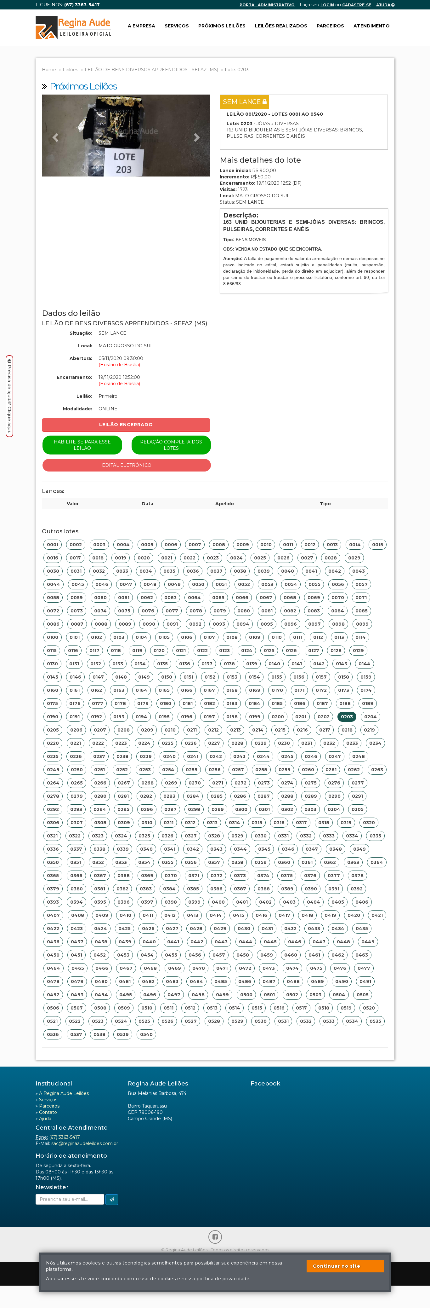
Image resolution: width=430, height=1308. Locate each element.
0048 (150, 584)
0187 (322, 703)
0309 (124, 822)
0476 (340, 968)
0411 (148, 915)
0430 (244, 928)
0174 (366, 690)
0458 (242, 955)
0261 (331, 770)
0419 (330, 915)
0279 (77, 796)
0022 (189, 558)
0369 (147, 875)
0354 (144, 862)
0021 (166, 558)
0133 (117, 664)
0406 (361, 902)
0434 (337, 928)
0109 (254, 637)
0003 (99, 544)
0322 (75, 836)
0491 (365, 981)
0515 (257, 1008)
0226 (191, 743)
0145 (52, 677)
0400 (218, 902)
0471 (222, 968)
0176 (75, 703)
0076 (148, 611)
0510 (146, 1008)
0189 (367, 703)
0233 (352, 743)
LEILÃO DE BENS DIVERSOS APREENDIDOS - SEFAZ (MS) (151, 69)
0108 (232, 637)
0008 (218, 544)
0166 (186, 690)
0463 (361, 955)
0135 (162, 664)
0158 (343, 677)
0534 (352, 1021)
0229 (261, 743)
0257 (238, 770)
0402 (265, 902)
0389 (287, 889)
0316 (279, 822)
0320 (369, 822)
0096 (290, 624)
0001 (52, 544)
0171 (299, 690)
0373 (240, 875)
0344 (240, 849)
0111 (297, 637)
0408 (77, 915)
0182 (209, 703)
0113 (339, 637)
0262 (354, 770)
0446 (294, 942)
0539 (123, 1034)
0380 (77, 889)
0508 (100, 1008)
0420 (354, 915)
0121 (181, 650)
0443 (221, 942)
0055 (314, 584)
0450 (53, 955)
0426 (148, 928)
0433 (314, 928)
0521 (52, 1021)
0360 (284, 862)
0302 (287, 809)
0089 (125, 624)
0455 (171, 955)
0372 (217, 875)
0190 (52, 717)
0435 (362, 928)
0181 (188, 703)
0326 (167, 836)
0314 (234, 822)
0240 (169, 756)
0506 (53, 1008)
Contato (48, 1112)
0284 (193, 796)
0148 (121, 677)
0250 (77, 770)
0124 (246, 650)
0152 (210, 677)
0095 (267, 624)
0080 (243, 611)
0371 (193, 875)
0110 (277, 637)
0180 (165, 703)
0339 (123, 849)
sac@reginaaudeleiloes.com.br (84, 1143)
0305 (358, 809)
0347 (312, 849)
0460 (290, 955)
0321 (52, 836)
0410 (125, 915)
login (327, 5)
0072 (53, 611)
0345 (264, 849)
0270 (195, 783)
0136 (184, 664)
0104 (141, 637)
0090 (149, 624)
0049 (174, 584)
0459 (266, 955)
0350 (53, 862)
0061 (123, 597)
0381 (99, 889)
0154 (254, 677)
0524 (121, 1021)
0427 (172, 928)
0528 (214, 1021)
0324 (121, 836)
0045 (77, 584)
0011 (288, 544)
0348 (335, 849)
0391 (333, 889)
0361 (307, 862)
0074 (100, 611)
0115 (52, 650)
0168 (232, 690)
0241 (192, 756)
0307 (77, 822)
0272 (240, 783)
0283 (169, 796)
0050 (198, 584)
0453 (123, 955)
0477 (364, 968)
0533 (329, 1021)
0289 (311, 796)
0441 (173, 942)
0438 (101, 942)
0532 (306, 1021)
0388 (263, 889)
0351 (75, 862)
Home (49, 69)
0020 (144, 558)
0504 (339, 995)
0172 (321, 690)
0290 (334, 796)
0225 (167, 743)
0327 (191, 836)
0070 (337, 597)
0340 (146, 849)
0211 (192, 730)
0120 (159, 650)
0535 (375, 1021)
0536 (53, 1034)
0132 (95, 664)
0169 (254, 690)
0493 (77, 995)
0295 (123, 809)
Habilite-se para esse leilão (82, 445)
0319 (346, 822)
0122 (202, 650)
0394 (76, 902)
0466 (101, 968)
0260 (308, 770)
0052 (244, 584)
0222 (98, 743)
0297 (170, 809)
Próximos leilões (222, 26)
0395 (100, 902)
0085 (361, 611)
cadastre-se (356, 5)
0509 (124, 1008)
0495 (125, 995)
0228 (237, 743)
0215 (280, 730)
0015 (377, 544)
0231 (306, 743)
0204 (370, 717)
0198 (232, 717)
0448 (343, 942)
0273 (264, 783)
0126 (291, 650)
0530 (261, 1021)
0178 (120, 703)
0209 (147, 730)
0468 (150, 968)
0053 (267, 584)
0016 (52, 558)
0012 (309, 544)
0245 (287, 756)
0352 (98, 862)
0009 (242, 544)
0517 (301, 1008)
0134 (140, 664)
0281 (123, 796)
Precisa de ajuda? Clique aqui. (9, 399)
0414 (216, 915)
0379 (53, 889)
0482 (148, 981)
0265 (77, 783)
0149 (144, 677)
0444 (245, 942)
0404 (313, 902)
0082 (290, 611)
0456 (195, 955)
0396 (123, 902)
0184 (254, 703)
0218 (347, 730)
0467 (126, 968)
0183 (231, 703)
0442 (196, 942)
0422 (53, 928)
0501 (269, 995)
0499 (222, 995)
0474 (292, 968)
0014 (355, 544)
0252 (122, 770)
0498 (198, 995)
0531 (283, 1021)
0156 (298, 677)
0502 (292, 995)
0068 (290, 597)
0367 (100, 875)
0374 (263, 875)
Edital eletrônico (126, 465)
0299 (218, 809)
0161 (75, 690)
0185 (277, 703)
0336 (53, 849)
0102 (96, 637)
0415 (238, 915)
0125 (269, 650)
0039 (263, 571)
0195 (164, 717)
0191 (75, 717)
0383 (146, 889)
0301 (264, 809)
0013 (332, 544)
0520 (369, 1008)
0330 (261, 836)
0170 (277, 690)
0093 (219, 624)
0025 (260, 558)
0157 (321, 677)
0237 (99, 756)
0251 (99, 770)
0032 (99, 571)
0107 (209, 637)
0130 (52, 664)
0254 (168, 770)
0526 (167, 1021)
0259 (285, 770)
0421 (377, 915)
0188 (345, 703)
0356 (191, 862)
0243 (239, 756)
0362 (330, 862)
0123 (224, 650)
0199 (254, 717)
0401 (242, 902)
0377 (334, 875)
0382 (122, 889)
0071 (361, 597)
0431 (267, 928)
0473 (269, 968)
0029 (354, 558)
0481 (125, 981)
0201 (300, 717)
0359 (261, 862)
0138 (229, 664)
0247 (335, 756)
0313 (212, 822)
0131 (74, 664)
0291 (357, 796)
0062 (147, 597)
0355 (167, 862)
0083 (314, 611)
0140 (274, 664)
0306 (53, 822)
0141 (296, 664)
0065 (218, 597)
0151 (188, 677)
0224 (144, 743)
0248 (358, 756)
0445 (270, 942)
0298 (194, 809)
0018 (98, 558)
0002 (76, 544)
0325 (144, 836)
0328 (214, 836)
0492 (53, 995)
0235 (53, 756)
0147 (98, 677)
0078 (196, 611)
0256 (215, 770)
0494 (101, 995)
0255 (191, 770)
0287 (263, 796)
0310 (146, 822)
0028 (331, 558)
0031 (76, 571)
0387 (240, 889)
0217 (324, 730)
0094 (242, 624)
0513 (212, 1008)
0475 (316, 968)
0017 (75, 558)
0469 (174, 968)
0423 (77, 928)
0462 (337, 955)
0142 (319, 664)
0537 (76, 1034)
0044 (53, 584)
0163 (118, 690)
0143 (341, 664)
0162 (96, 690)
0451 (76, 955)
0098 (338, 624)
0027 (307, 558)
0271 (217, 783)
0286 (240, 796)
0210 (170, 730)
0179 (143, 703)
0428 (196, 928)
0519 (346, 1008)
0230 (284, 743)
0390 (311, 889)
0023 (213, 558)
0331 (283, 836)
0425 (124, 928)
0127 (313, 650)
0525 (144, 1021)
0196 (186, 717)
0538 (99, 1034)
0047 (126, 584)
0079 (219, 611)
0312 (190, 822)
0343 (216, 849)
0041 (311, 571)
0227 (214, 743)
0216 (302, 730)
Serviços (177, 26)
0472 (245, 968)
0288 (287, 796)
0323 (98, 836)
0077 (172, 611)
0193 (118, 717)
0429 (220, 928)
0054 (291, 584)
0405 (337, 902)
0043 (358, 571)
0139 (251, 664)
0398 (171, 902)
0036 (193, 571)
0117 (94, 650)
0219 (369, 730)
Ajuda (383, 5)
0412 (170, 915)
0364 (377, 862)
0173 (343, 690)
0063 (170, 597)
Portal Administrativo (267, 5)
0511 (168, 1008)
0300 (241, 809)
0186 (299, 703)
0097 (314, 624)
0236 (76, 756)
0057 (361, 584)
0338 (99, 849)
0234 (375, 743)
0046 (101, 584)
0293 (76, 809)
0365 (53, 875)
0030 (53, 571)
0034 (145, 571)
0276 (334, 783)
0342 (193, 849)
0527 (191, 1021)
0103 (118, 637)
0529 (237, 1021)
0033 (122, 571)
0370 (171, 875)
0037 (216, 571)
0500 (246, 995)
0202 (324, 717)
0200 (278, 717)
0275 (311, 783)
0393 (53, 902)
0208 (123, 730)
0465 (77, 968)
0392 (357, 889)
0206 (76, 730)
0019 (120, 558)
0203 (347, 717)
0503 (315, 995)
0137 (206, 664)
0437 (77, 942)
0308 (100, 822)
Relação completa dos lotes (171, 445)
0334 (352, 836)
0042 (334, 571)
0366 (76, 875)
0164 (141, 690)
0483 (172, 981)
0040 (287, 571)
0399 (194, 902)
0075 (124, 611)
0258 (261, 770)
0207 (100, 730)
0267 (124, 783)
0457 (218, 955)
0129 (358, 650)
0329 (237, 836)
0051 (221, 584)
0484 (196, 981)
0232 (329, 743)
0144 (365, 664)
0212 (213, 730)
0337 (76, 849)
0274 (287, 783)
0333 (329, 836)
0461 (314, 955)
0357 (214, 862)
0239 (146, 756)
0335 (375, 836)
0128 (336, 650)
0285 (217, 796)
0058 (53, 597)
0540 (146, 1034)
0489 (317, 981)
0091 (172, 624)
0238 (122, 756)
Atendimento (372, 26)
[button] (54, 136)
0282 (146, 796)
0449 (368, 942)
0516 (279, 1008)
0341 (169, 849)
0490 (341, 981)
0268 (147, 783)
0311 (168, 822)
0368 (123, 875)
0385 (193, 889)
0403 (289, 902)
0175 (52, 703)
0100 (52, 637)
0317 (301, 822)
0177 (97, 703)
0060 (100, 597)
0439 (125, 942)
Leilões (70, 69)
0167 (209, 690)
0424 (100, 928)
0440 (149, 942)
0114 (360, 637)
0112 (318, 637)
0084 (337, 611)
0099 (362, 624)
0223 (121, 743)
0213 (235, 730)
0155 (276, 677)
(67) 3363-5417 (64, 1137)
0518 (323, 1008)
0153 (232, 677)
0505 (363, 995)
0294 (99, 809)
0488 (293, 981)
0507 (77, 1008)
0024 (236, 558)
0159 (365, 677)
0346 (288, 849)
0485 (220, 981)
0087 (77, 624)
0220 (53, 743)
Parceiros (330, 26)
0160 (52, 690)
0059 (77, 597)
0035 (169, 571)
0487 (269, 981)
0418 (307, 915)
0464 (53, 968)
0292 (53, 809)
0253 (145, 770)
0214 (257, 730)
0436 (53, 942)
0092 (195, 624)
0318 (323, 822)
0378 (357, 875)
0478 (53, 981)
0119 (137, 650)
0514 (234, 1008)
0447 (319, 942)
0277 (358, 783)
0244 (263, 756)
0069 (314, 597)
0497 (173, 995)
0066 (242, 597)
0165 (164, 690)
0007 (195, 544)
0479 (77, 981)
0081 (267, 611)
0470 (198, 968)
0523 (98, 1021)
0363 (353, 862)
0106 (186, 637)
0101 (75, 637)
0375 (287, 875)
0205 (53, 730)
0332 (306, 836)
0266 (100, 783)
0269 (171, 783)
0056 (338, 584)
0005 (147, 544)
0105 (164, 637)
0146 (75, 677)
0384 (169, 889)
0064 (194, 597)
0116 (73, 650)
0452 (99, 955)
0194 (141, 717)
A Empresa (141, 26)
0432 (290, 928)
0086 (53, 624)
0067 (266, 597)
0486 (244, 981)
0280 (100, 796)
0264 (53, 783)
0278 (53, 796)
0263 (377, 770)
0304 (334, 809)
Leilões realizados (281, 26)
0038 (240, 571)
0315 (257, 822)
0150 (166, 677)
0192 (96, 717)
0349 (359, 849)
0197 (209, 717)
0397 (147, 902)
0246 (311, 756)
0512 (190, 1008)
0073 (77, 611)
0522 (75, 1021)
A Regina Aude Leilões (64, 1093)
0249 (53, 770)
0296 (147, 809)
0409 (101, 915)
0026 (283, 558)
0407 (53, 915)
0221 (75, 743)
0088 (101, 624)
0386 (216, 889)
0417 (284, 915)
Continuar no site (336, 1266)
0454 (147, 955)
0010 (266, 544)
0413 (192, 915)
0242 (216, 756)
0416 (261, 915)
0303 (310, 809)
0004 (123, 544)
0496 (149, 995)
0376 (310, 875)
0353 (121, 862)
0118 (116, 650)
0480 (101, 981)
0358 (237, 862)
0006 (171, 544)
